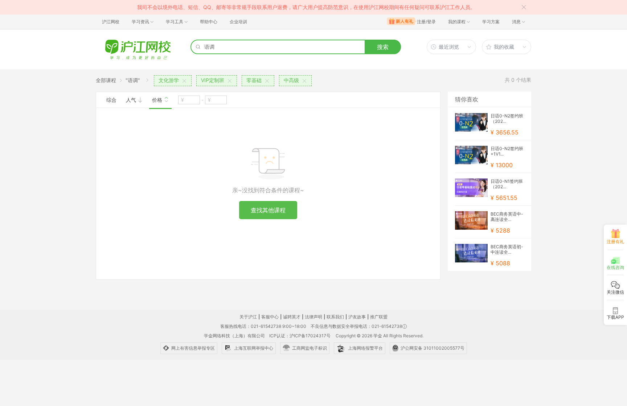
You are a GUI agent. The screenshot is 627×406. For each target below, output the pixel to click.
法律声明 (313, 316)
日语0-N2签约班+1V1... (507, 151)
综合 (111, 100)
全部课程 (106, 80)
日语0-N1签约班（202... (507, 183)
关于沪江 (248, 316)
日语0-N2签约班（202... (507, 118)
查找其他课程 (268, 210)
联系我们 (335, 316)
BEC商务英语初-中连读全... (507, 249)
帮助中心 (208, 21)
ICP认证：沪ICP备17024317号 (300, 335)
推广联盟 (379, 316)
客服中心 (270, 316)
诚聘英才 (291, 316)
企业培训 (238, 21)
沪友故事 (357, 316)
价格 (158, 100)
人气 (132, 100)
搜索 (383, 47)
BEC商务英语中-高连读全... (507, 216)
